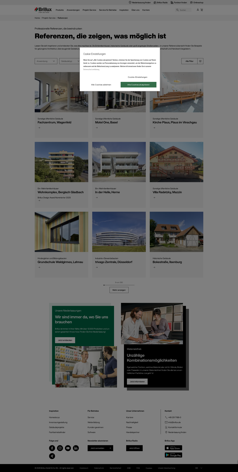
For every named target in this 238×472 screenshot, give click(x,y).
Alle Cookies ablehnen (101, 84)
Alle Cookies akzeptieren (138, 84)
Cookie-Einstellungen (137, 77)
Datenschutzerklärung (91, 69)
